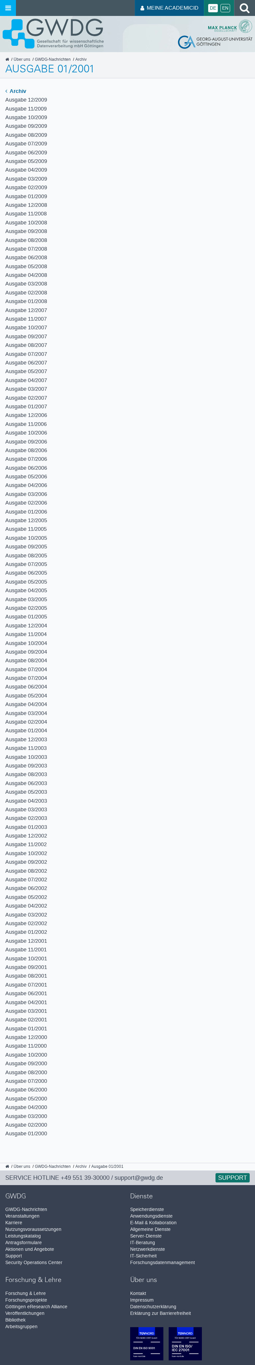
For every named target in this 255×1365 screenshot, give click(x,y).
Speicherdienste (147, 1209)
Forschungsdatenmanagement (162, 1262)
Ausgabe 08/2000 (26, 1072)
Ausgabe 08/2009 (26, 135)
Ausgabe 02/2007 (26, 398)
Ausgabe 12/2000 (26, 1037)
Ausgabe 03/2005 (26, 599)
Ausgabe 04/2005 (26, 590)
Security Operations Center (33, 1262)
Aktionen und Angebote (29, 1249)
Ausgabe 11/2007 (26, 319)
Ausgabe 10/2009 (26, 117)
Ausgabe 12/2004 (26, 625)
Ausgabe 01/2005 (26, 616)
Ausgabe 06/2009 (26, 152)
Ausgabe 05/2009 (26, 161)
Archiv (17, 91)
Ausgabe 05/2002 (26, 897)
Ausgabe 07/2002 (26, 879)
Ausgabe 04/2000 (26, 1107)
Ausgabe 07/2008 (26, 249)
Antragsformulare (23, 1242)
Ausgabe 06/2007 (26, 362)
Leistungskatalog (23, 1236)
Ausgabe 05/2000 (26, 1098)
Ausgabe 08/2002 (26, 871)
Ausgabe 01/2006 (26, 512)
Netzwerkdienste (147, 1249)
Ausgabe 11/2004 (26, 634)
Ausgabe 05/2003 (26, 792)
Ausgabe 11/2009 (26, 109)
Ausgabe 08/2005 (26, 555)
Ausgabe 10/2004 (26, 643)
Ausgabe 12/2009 (26, 100)
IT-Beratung (142, 1242)
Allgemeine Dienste (150, 1229)
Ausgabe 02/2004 (26, 722)
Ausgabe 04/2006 (26, 485)
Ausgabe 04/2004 (26, 704)
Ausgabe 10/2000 (26, 1055)
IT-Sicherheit (143, 1255)
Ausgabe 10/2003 (26, 757)
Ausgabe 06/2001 (26, 993)
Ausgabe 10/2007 (26, 327)
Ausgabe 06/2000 (26, 1089)
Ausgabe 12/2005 (26, 520)
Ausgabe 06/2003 (26, 783)
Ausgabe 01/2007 (26, 406)
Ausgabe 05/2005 (26, 582)
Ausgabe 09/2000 (26, 1063)
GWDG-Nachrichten (26, 1209)
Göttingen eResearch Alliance (36, 1306)
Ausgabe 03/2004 (26, 713)
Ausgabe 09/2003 (26, 765)
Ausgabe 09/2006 (26, 441)
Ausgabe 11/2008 (26, 213)
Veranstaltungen (22, 1216)
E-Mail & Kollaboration (153, 1222)
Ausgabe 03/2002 (26, 915)
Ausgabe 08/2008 (26, 240)
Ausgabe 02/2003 (26, 818)
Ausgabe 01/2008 (26, 301)
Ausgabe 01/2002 (26, 932)
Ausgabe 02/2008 (26, 292)
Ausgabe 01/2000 (26, 1133)
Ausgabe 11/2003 (26, 748)
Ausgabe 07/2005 (26, 564)
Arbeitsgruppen (21, 1326)
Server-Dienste (146, 1236)
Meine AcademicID (173, 8)
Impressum (142, 1300)
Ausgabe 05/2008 (26, 266)
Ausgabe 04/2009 (26, 170)
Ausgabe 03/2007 (26, 389)
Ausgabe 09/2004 (26, 652)
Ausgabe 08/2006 (26, 450)
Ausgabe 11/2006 (26, 424)
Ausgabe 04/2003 (26, 801)
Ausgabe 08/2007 (26, 345)
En (225, 8)
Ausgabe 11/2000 (26, 1046)
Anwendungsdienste (151, 1216)
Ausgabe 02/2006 (26, 503)
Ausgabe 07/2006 (26, 459)
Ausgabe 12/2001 (26, 941)
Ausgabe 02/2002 (26, 923)
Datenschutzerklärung (153, 1306)
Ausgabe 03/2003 (26, 809)
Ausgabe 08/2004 (26, 660)
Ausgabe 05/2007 (26, 371)
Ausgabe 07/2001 (26, 985)
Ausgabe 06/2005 (26, 573)
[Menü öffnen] (8, 8)
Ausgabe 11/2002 (26, 844)
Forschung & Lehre (25, 1293)
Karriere (13, 1222)
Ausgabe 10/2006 (26, 433)
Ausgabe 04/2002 (26, 906)
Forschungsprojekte (26, 1300)
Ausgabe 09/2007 (26, 336)
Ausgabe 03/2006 (26, 494)
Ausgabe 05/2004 (26, 695)
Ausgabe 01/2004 (26, 730)
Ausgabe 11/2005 (26, 529)
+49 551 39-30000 (85, 1177)
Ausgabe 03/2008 (26, 283)
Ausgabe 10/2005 (26, 538)
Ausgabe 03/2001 (26, 1011)
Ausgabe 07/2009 (26, 143)
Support (232, 1177)
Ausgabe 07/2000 (26, 1081)
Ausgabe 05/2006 (26, 476)
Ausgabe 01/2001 (26, 1028)
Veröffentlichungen (24, 1313)
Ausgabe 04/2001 (26, 1002)
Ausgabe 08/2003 (26, 774)
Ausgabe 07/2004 (26, 669)
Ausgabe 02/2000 (26, 1125)
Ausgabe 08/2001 (26, 976)
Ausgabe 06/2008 (26, 257)
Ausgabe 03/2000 (26, 1116)
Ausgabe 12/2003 (26, 739)
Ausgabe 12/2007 (26, 310)
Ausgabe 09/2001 (26, 967)
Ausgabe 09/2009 (26, 126)
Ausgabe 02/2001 (26, 1019)
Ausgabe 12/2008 (26, 205)
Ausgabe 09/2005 (26, 546)
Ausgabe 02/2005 (26, 608)
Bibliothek (15, 1320)
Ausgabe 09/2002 (26, 862)
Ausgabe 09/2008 (26, 231)
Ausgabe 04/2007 (26, 380)
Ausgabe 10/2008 (26, 222)
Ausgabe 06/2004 (26, 686)
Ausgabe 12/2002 (26, 836)
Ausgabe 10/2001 (26, 958)
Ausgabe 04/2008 (26, 275)
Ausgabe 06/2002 (26, 888)
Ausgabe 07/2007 (26, 354)
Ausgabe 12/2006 (26, 415)
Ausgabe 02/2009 (26, 187)
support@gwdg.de (139, 1177)
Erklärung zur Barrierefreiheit (160, 1313)
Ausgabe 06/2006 (26, 468)
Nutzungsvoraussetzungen (33, 1229)
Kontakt (138, 1293)
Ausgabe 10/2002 (26, 853)
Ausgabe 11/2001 (26, 949)
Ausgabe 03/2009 (26, 179)
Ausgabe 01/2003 (26, 827)
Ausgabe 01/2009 (26, 196)
